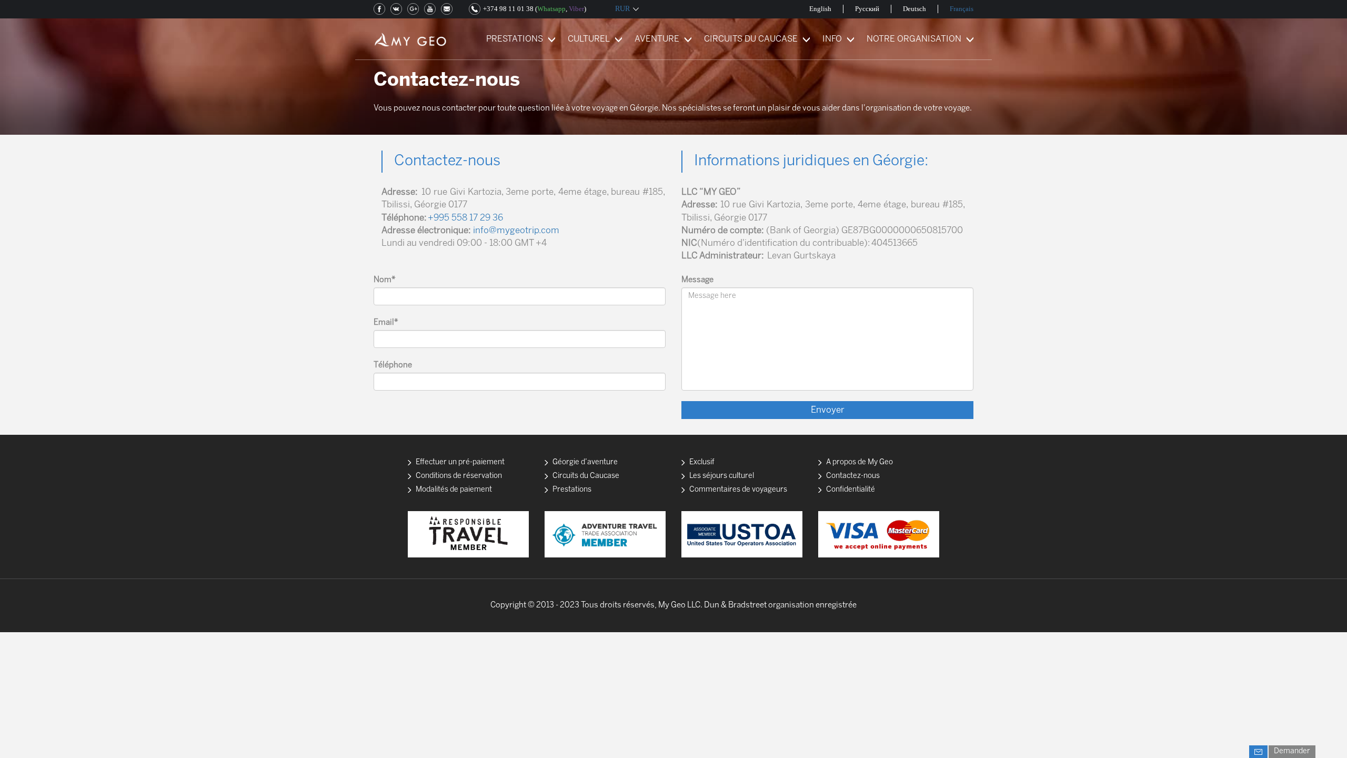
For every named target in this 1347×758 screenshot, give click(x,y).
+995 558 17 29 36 (465, 218)
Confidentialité (850, 489)
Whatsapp (551, 9)
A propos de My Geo (859, 462)
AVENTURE (657, 39)
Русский (867, 9)
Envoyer (828, 410)
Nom (385, 280)
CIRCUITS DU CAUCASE (751, 39)
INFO (832, 39)
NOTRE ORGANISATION (914, 39)
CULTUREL (589, 39)
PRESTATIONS (514, 39)
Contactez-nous (853, 476)
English (820, 9)
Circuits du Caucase (585, 476)
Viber (576, 9)
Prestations (571, 489)
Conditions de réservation (459, 476)
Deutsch (914, 9)
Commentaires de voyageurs (738, 489)
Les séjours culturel (721, 476)
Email (386, 322)
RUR (622, 9)
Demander (1292, 751)
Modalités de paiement (454, 489)
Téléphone (393, 365)
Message (697, 280)
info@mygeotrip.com (516, 230)
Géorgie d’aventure (585, 462)
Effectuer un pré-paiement (460, 462)
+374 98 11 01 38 (508, 9)
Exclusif (702, 462)
